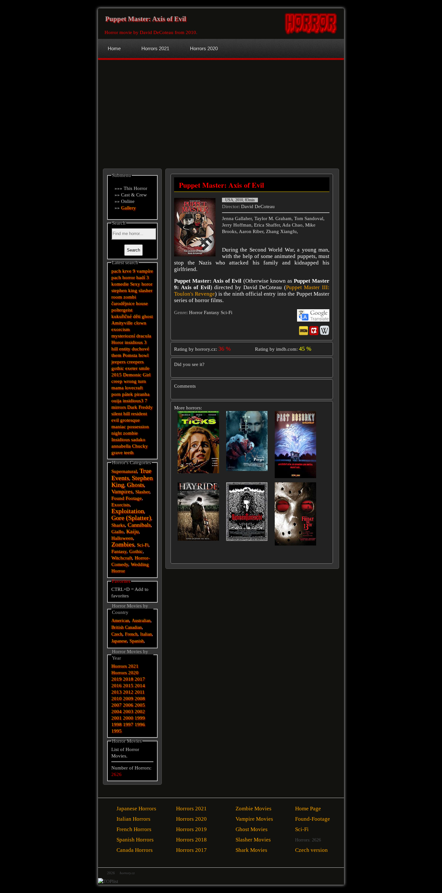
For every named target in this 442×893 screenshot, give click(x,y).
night (116, 433)
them (116, 355)
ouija (116, 400)
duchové (140, 348)
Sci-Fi (143, 544)
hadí (140, 277)
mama (117, 387)
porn (116, 394)
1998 (116, 724)
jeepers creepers (127, 361)
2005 (140, 705)
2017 (140, 679)
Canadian (133, 627)
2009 (128, 698)
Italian (146, 634)
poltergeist (121, 309)
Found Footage (126, 498)
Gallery (128, 207)
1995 (116, 731)
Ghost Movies (252, 829)
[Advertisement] (160, 108)
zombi (129, 297)
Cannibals (139, 525)
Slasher (142, 491)
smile (144, 368)
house (142, 303)
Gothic (136, 551)
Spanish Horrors (135, 840)
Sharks (118, 525)
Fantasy (119, 551)
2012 (128, 692)
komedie (120, 284)
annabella (121, 446)
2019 (116, 679)
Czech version (311, 850)
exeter (131, 368)
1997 (128, 724)
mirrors (118, 407)
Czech (116, 634)
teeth (129, 452)
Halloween (122, 538)
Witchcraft (121, 557)
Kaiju (132, 531)
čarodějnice (123, 303)
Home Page (308, 808)
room (116, 297)
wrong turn (135, 381)
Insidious (120, 439)
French (131, 634)
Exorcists (120, 504)
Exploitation (127, 511)
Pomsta (130, 355)
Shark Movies (251, 850)
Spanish (136, 641)
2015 (116, 374)
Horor (117, 342)
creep (116, 381)
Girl (146, 374)
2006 (128, 705)
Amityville (122, 322)
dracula (143, 335)
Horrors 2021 (124, 666)
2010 (116, 698)
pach (116, 277)
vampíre (145, 271)
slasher (145, 290)
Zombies (122, 544)
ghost (147, 316)
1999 (140, 718)
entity (124, 348)
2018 (128, 679)
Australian (141, 620)
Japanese (119, 641)
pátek (127, 394)
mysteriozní (123, 335)
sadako (138, 439)
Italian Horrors (133, 819)
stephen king (124, 290)
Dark (132, 407)
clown (140, 322)
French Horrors (133, 829)
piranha (141, 394)
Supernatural (124, 471)
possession (138, 426)
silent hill (120, 413)
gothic (117, 368)
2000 (128, 718)
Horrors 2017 (191, 850)
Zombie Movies (253, 808)
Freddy (145, 407)
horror (128, 277)
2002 (140, 711)
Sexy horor (141, 284)
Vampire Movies (254, 819)
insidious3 (133, 400)
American (120, 620)
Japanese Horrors (136, 808)
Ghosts (135, 484)
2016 (116, 685)
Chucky (140, 446)
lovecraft (134, 387)
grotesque (130, 420)
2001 (116, 718)
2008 (140, 698)
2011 (140, 692)
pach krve (121, 271)
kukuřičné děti (125, 316)
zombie (130, 433)
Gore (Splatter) (131, 517)
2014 (140, 685)
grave (117, 452)
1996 (140, 724)
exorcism (120, 329)
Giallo (117, 531)
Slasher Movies (253, 840)
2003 (128, 711)
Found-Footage (312, 819)
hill (114, 348)
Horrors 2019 (191, 829)
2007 (116, 705)
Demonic (132, 374)
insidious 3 (136, 342)
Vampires (122, 491)
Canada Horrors (134, 850)
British (117, 627)
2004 (116, 711)
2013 (116, 692)
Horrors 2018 (191, 840)
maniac (118, 426)
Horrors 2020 (124, 672)
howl (143, 355)
